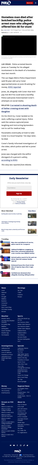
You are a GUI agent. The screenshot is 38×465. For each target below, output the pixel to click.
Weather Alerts (5, 318)
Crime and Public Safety (28, 30)
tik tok (24, 445)
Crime (3, 294)
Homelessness (5, 350)
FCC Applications (22, 432)
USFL (19, 341)
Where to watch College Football (6, 409)
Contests (20, 294)
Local (3, 290)
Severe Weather (6, 330)
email (10, 445)
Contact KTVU (22, 411)
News (3, 288)
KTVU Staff (21, 406)
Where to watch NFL (7, 406)
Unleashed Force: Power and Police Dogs (6, 358)
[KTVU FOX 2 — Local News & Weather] (6, 3)
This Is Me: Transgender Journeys (24, 367)
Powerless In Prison (7, 354)
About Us (21, 402)
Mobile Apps (21, 422)
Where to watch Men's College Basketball (7, 422)
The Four (20, 352)
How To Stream (22, 404)
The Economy (5, 390)
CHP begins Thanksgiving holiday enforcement (10, 222)
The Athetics (21, 335)
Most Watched (7, 211)
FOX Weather (5, 335)
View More (32, 211)
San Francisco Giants (24, 326)
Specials (21, 346)
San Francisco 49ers (23, 322)
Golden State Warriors (24, 324)
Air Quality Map (5, 324)
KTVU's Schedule (22, 417)
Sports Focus (21, 362)
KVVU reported (14, 87)
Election (3, 311)
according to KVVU (9, 160)
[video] (32, 215)
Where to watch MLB (7, 412)
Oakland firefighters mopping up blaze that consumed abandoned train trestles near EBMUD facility (22, 251)
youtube (14, 445)
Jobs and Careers (22, 409)
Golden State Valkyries (24, 328)
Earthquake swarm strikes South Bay (11, 214)
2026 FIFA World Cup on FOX (24, 319)
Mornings (21, 288)
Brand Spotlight (22, 381)
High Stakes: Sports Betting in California (23, 354)
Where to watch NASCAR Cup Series (7, 415)
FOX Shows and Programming (22, 413)
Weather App (5, 333)
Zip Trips (20, 290)
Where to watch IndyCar (6, 419)
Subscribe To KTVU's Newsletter (23, 425)
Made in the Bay (22, 358)
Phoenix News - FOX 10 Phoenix (23, 393)
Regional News (23, 386)
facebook (17, 445)
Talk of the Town (22, 364)
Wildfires (3, 299)
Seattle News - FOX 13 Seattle (24, 396)
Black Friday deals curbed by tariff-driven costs (13, 230)
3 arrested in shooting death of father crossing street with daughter (19, 108)
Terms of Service (20, 203)
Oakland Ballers (22, 333)
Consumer (4, 303)
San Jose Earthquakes (24, 339)
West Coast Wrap (6, 307)
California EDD (5, 348)
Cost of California (6, 352)
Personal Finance (6, 388)
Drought (3, 297)
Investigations (7, 346)
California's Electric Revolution (23, 349)
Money (4, 386)
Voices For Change (23, 375)
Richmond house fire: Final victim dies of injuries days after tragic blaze (22, 267)
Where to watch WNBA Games (8, 431)
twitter (27, 445)
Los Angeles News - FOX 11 (23, 389)
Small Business (5, 393)
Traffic (19, 292)
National (3, 292)
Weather (4, 316)
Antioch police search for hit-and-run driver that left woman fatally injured (24, 259)
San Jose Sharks (22, 337)
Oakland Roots (22, 330)
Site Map (20, 428)
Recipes (20, 297)
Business (4, 301)
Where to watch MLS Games (7, 435)
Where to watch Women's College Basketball (6, 427)
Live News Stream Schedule (23, 419)
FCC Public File (22, 430)
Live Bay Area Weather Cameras (7, 321)
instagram (20, 445)
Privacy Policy (21, 202)
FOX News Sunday (6, 309)
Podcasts (4, 305)
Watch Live (29, 3)
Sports (20, 316)
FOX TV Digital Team (16, 30)
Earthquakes (4, 328)
